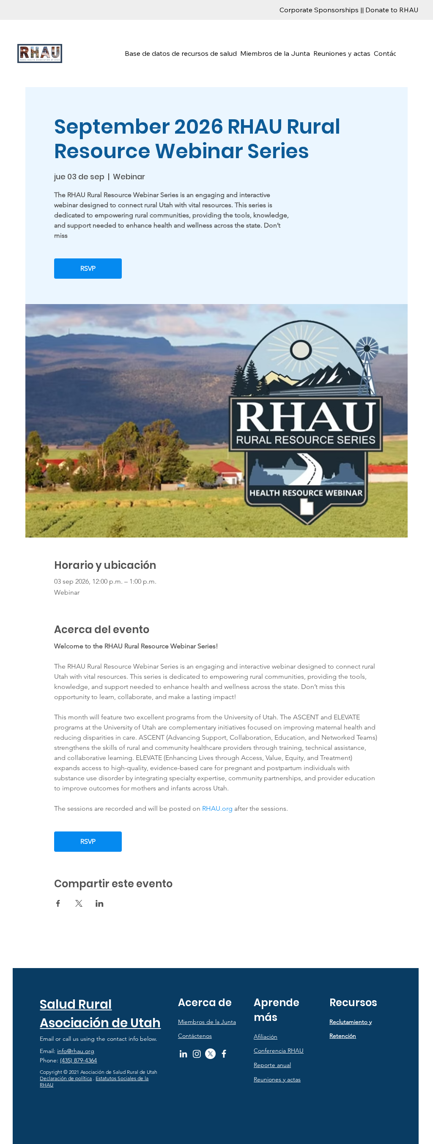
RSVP (88, 268)
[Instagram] (197, 1053)
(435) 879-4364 (78, 1060)
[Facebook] (224, 1053)
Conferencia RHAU (279, 1050)
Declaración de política (66, 1078)
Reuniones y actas (277, 1079)
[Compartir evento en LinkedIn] (100, 903)
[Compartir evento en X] (79, 903)
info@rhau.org (75, 1051)
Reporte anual (272, 1065)
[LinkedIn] (183, 1053)
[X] (210, 1053)
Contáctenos (195, 1036)
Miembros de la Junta (207, 1022)
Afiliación (265, 1036)
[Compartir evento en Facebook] (58, 903)
